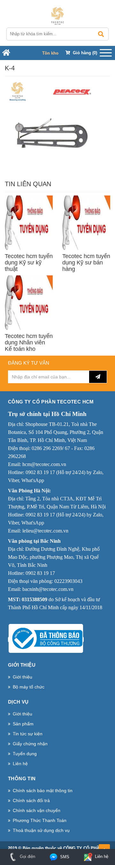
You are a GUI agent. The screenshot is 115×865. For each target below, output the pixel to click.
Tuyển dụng (25, 753)
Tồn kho (50, 53)
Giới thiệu (22, 676)
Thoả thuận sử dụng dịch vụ (41, 830)
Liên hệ (20, 763)
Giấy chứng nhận (30, 743)
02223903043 (68, 581)
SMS (64, 856)
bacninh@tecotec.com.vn (47, 589)
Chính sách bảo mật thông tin (43, 790)
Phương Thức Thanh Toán (39, 820)
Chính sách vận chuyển (36, 810)
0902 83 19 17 (40, 472)
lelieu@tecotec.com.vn (45, 530)
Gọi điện (27, 856)
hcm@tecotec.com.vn (44, 464)
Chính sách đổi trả (31, 800)
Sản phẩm (23, 723)
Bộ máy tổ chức (28, 686)
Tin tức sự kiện (27, 733)
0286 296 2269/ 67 (51, 448)
